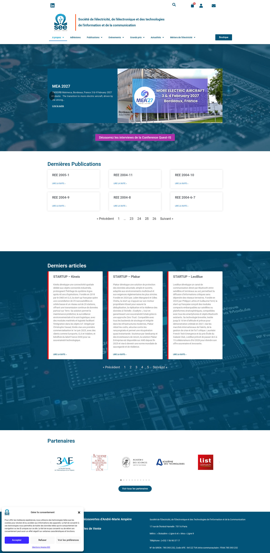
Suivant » (166, 219)
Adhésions (75, 37)
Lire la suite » (58, 183)
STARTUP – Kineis (66, 277)
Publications (93, 37)
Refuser (42, 540)
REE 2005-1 (60, 175)
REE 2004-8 (122, 197)
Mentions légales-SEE (41, 547)
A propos (56, 37)
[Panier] (192, 6)
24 (139, 219)
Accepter (16, 540)
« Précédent (105, 219)
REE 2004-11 (123, 175)
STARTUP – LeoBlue (188, 277)
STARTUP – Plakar (126, 277)
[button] (79, 512)
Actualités (156, 37)
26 (154, 219)
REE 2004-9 (60, 197)
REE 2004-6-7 (185, 197)
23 (131, 219)
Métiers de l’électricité (181, 37)
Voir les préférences (68, 540)
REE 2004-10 (184, 175)
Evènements (115, 37)
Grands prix (136, 37)
